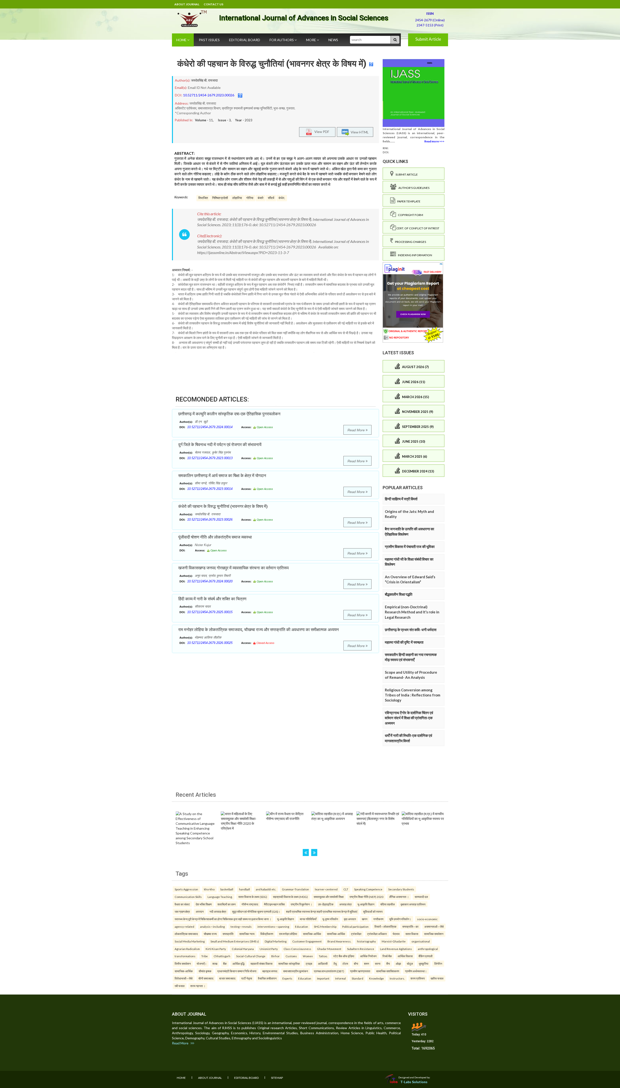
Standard (357, 978)
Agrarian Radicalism (187, 948)
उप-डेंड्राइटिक (325, 904)
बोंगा (356, 963)
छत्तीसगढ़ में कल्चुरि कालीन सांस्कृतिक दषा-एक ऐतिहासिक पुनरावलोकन (229, 413)
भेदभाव (396, 933)
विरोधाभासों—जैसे (184, 978)
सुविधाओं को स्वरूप (373, 911)
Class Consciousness (297, 948)
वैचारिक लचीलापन (267, 978)
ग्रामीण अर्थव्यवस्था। (416, 971)
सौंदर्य (271, 198)
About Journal (186, 4)
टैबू (335, 963)
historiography (366, 941)
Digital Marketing (276, 941)
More (311, 40)
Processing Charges (409, 242)
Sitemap (277, 1078)
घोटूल (410, 963)
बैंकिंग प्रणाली (425, 956)
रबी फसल (180, 986)
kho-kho (209, 889)
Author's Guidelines (412, 188)
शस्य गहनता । (197, 986)
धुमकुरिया (423, 963)
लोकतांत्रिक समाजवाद (186, 933)
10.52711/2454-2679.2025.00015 (209, 612)
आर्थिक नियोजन (368, 956)
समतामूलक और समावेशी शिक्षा (329, 896)
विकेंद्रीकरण (266, 933)
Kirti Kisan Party (216, 948)
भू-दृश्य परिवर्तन (330, 919)
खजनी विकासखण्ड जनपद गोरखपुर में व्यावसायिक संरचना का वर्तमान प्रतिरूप (233, 567)
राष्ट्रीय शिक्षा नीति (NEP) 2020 (366, 896)
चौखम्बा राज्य (210, 933)
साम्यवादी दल (421, 896)
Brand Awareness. (339, 941)
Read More (357, 430)
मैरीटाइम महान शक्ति (274, 904)
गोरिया (249, 198)
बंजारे (261, 198)
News (333, 40)
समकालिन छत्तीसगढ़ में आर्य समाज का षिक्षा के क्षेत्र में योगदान (222, 475)
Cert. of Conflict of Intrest (417, 228)
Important (323, 978)
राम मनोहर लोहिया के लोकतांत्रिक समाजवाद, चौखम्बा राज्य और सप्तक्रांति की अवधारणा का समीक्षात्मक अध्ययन (258, 629)
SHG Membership (325, 926)
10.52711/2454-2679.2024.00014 (209, 427)
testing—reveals (241, 926)
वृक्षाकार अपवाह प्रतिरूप (413, 904)
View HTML (359, 132)
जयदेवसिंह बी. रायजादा (204, 80)
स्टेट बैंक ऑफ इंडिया (343, 956)
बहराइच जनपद (269, 971)
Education (301, 926)
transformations (185, 956)
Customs (291, 956)
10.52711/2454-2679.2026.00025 (209, 643)
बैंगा (388, 963)
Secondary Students (401, 889)
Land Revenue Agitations (396, 948)
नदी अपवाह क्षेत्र (217, 911)
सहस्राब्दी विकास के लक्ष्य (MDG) (290, 896)
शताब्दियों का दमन (226, 904)
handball (244, 889)
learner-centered (326, 889)
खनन (364, 919)
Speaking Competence (368, 889)
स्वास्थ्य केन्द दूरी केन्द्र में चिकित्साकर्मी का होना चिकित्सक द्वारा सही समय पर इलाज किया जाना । (223, 919)
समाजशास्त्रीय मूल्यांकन (295, 971)
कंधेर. (282, 198)
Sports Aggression (186, 889)
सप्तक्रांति (228, 933)
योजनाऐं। (202, 963)
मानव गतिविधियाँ (308, 919)
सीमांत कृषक (205, 971)
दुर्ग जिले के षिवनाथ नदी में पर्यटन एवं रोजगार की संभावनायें (219, 444)
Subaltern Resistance (360, 948)
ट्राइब (309, 963)
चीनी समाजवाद (205, 978)
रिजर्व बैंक (387, 956)
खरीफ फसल (437, 978)
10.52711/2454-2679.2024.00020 (209, 581)
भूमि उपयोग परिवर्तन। (400, 919)
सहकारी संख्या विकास (261, 963)
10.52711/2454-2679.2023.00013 (209, 458)
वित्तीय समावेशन (183, 963)
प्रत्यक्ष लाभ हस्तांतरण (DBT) (329, 971)
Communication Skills (188, 896)
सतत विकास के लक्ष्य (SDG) (252, 896)
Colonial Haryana (243, 948)
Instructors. (397, 978)
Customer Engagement (307, 941)
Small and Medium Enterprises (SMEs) (234, 941)
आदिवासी (323, 963)
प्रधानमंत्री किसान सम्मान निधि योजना (236, 971)
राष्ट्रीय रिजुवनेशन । (301, 904)
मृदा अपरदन (350, 919)
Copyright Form (409, 215)
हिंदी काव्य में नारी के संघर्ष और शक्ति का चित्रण (212, 598)
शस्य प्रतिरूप (418, 978)
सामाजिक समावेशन (433, 933)
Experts (287, 978)
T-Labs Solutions (413, 1082)
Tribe (204, 956)
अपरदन (200, 911)
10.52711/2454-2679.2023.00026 (208, 95)
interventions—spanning (273, 926)
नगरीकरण (378, 919)
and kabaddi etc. (266, 889)
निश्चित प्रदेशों (220, 198)
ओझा (398, 963)
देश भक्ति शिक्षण (204, 904)
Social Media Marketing (190, 941)
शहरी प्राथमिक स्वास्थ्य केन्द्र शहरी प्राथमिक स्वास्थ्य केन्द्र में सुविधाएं (321, 911)
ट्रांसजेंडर (356, 933)
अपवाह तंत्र (345, 904)
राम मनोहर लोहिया (288, 933)
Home (181, 40)
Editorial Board (244, 40)
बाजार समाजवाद (227, 978)
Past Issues (209, 40)
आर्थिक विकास (405, 956)
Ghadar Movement (329, 948)
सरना (377, 963)
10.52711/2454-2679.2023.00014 (209, 489)
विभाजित (203, 198)
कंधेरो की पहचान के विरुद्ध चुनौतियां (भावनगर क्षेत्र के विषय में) (271, 64)
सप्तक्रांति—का (410, 926)
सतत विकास (411, 933)
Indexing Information (414, 255)
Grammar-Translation (295, 889)
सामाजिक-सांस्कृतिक (289, 963)
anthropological (428, 948)
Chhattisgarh (222, 956)
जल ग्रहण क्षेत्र (182, 911)
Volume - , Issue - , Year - (223, 120)
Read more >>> (434, 141)
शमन (366, 963)
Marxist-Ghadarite (394, 941)
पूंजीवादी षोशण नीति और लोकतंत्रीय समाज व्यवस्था (215, 537)
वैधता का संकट (182, 904)
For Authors (282, 40)
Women (308, 956)
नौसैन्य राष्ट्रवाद (249, 904)
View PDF (320, 132)
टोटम (345, 963)
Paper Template (407, 201)
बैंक (225, 963)
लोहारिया (237, 198)
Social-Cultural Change (250, 956)
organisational (420, 941)
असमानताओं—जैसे (434, 926)
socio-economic (427, 919)
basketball (226, 889)
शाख (214, 963)
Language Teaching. (220, 896)
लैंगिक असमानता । (399, 896)
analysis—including (212, 926)
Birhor (275, 956)
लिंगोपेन (438, 963)
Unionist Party (269, 948)
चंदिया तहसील (387, 904)
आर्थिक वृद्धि (238, 963)
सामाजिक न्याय (247, 933)
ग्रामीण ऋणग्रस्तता (360, 971)
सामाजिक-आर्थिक (312, 933)
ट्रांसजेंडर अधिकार (377, 933)
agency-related (184, 926)
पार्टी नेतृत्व (246, 978)
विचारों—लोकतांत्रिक (385, 926)
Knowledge (376, 978)
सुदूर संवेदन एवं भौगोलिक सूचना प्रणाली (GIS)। (256, 911)
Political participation (355, 926)
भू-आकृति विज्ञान (365, 904)
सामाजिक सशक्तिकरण (387, 971)
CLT (345, 889)
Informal (340, 978)
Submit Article (428, 39)
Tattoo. (323, 956)
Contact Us (213, 4)
